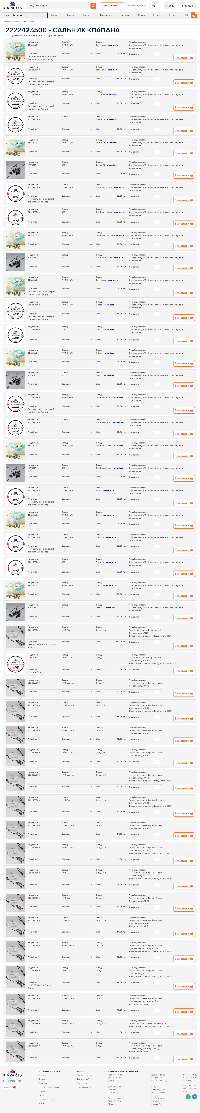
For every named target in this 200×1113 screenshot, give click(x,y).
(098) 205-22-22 (158, 1087)
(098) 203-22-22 (189, 1085)
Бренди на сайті (83, 1079)
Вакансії (156, 15)
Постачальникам (84, 1087)
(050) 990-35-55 (114, 1101)
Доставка (87, 15)
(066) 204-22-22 (158, 1078)
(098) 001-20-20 (158, 1098)
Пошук (16, 22)
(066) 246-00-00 (190, 1078)
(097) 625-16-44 (114, 1087)
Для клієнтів (82, 1083)
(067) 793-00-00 (115, 1075)
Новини (141, 15)
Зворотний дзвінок (136, 6)
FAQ (186, 15)
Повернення (106, 15)
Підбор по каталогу (85, 1075)
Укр (153, 5)
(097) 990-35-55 (114, 1098)
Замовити (134, 54)
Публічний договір (47, 1099)
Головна (55, 15)
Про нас (172, 15)
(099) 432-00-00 (115, 1090)
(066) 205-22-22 (158, 1090)
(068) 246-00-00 (190, 1075)
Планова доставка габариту (50, 1087)
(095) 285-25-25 (157, 1101)
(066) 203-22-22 (189, 1088)
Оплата (71, 15)
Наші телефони (111, 6)
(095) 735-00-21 (114, 1078)
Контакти (124, 15)
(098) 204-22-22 (158, 1075)
